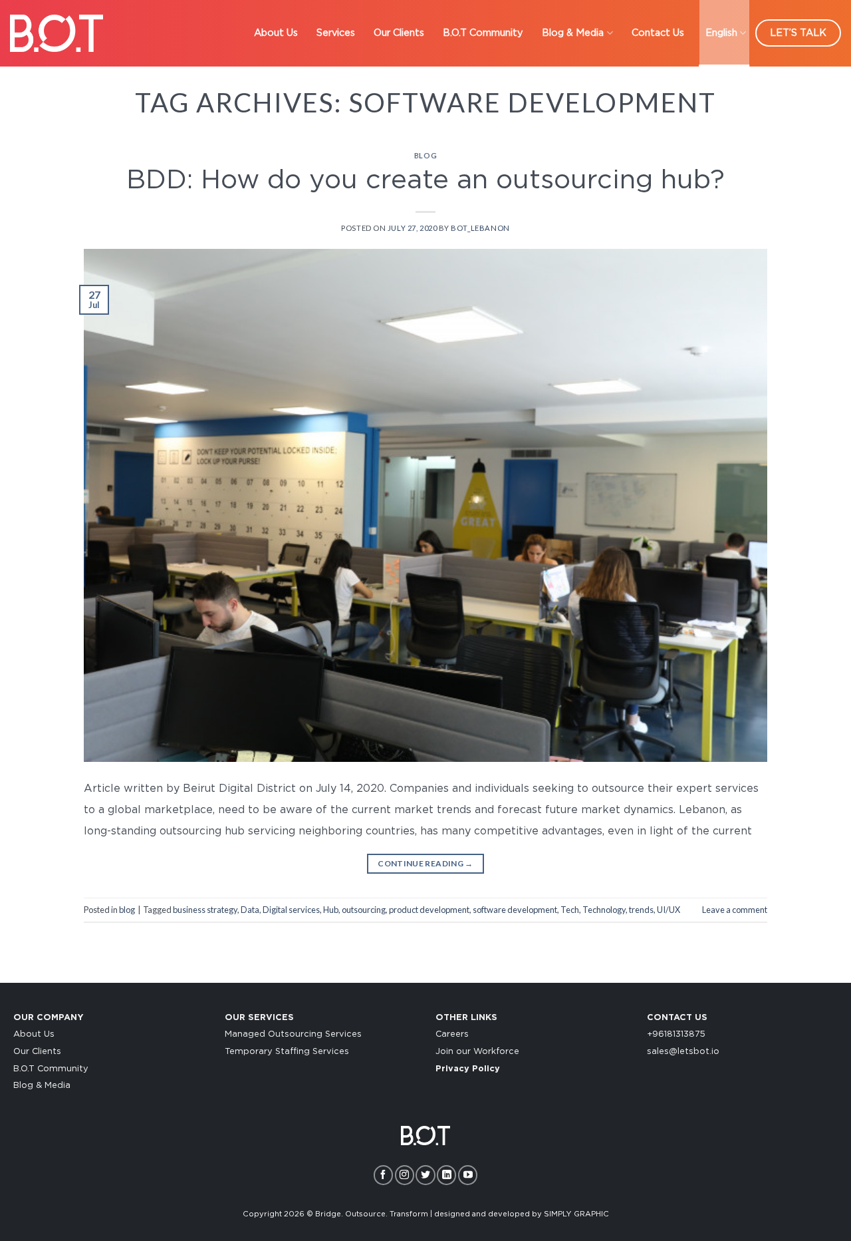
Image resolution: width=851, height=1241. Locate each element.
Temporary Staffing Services (287, 1051)
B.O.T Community (483, 33)
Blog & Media (573, 33)
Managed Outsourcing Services (293, 1034)
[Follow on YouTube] (467, 1174)
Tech (569, 909)
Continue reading (425, 863)
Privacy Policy (467, 1069)
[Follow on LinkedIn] (446, 1174)
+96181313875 (676, 1034)
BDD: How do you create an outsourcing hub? (425, 180)
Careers (452, 1034)
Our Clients (399, 33)
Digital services (291, 909)
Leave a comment (734, 909)
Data (250, 909)
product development (429, 909)
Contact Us (658, 33)
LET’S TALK (798, 33)
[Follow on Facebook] (383, 1174)
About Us (276, 33)
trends (641, 909)
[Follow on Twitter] (425, 1174)
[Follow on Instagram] (404, 1174)
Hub (330, 909)
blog (425, 155)
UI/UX (668, 909)
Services (335, 33)
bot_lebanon (480, 228)
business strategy (205, 909)
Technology (604, 909)
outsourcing (364, 909)
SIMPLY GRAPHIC (576, 1214)
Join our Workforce (477, 1051)
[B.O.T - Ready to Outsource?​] (56, 33)
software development (515, 909)
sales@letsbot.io (683, 1051)
